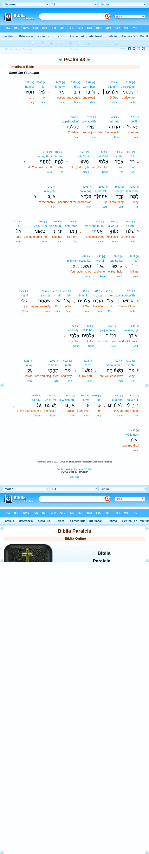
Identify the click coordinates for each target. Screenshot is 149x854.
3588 (128, 152)
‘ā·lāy (29, 365)
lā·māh (59, 156)
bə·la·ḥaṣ (85, 191)
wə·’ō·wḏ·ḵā (131, 330)
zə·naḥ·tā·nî (44, 156)
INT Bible (87, 469)
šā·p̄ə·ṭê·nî (128, 86)
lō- (43, 86)
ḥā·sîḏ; (29, 86)
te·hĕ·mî (53, 365)
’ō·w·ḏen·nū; (66, 399)
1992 (71, 221)
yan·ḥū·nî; (55, 225)
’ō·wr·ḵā (113, 225)
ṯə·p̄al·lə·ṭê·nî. (70, 121)
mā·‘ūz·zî (83, 156)
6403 (73, 117)
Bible (6, 49)
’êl (59, 295)
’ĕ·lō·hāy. (73, 330)
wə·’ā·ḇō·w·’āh (125, 295)
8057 (44, 291)
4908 (85, 256)
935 (41, 221)
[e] (133, 82)
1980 (101, 186)
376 (133, 117)
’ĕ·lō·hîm (112, 86)
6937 (117, 186)
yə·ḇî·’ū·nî (40, 225)
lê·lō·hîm (117, 399)
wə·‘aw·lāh (89, 121)
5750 (83, 395)
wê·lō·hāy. (132, 434)
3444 (50, 395)
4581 (83, 152)
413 (16, 221)
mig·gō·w (59, 86)
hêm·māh (71, 225)
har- (136, 260)
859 (118, 152)
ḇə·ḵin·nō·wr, (108, 330)
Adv (43, 102)
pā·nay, (36, 399)
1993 (52, 360)
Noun (115, 102)
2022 (132, 256)
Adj (32, 102)
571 (98, 221)
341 (50, 186)
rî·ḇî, (77, 86)
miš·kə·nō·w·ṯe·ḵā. (79, 260)
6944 (116, 256)
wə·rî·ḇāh (89, 86)
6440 (35, 395)
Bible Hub (74, 477)
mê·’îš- (134, 121)
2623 (28, 82)
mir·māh (114, 121)
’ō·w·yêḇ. (49, 191)
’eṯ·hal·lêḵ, (100, 191)
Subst (86, 415)
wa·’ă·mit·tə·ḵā (94, 225)
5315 (86, 360)
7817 (117, 360)
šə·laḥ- (130, 225)
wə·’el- (100, 260)
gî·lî (25, 295)
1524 (21, 291)
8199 (128, 82)
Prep (18, 241)
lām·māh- (132, 191)
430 (113, 82)
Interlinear (16, 49)
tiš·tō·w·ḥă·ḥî (115, 365)
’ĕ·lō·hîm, (84, 295)
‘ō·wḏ (85, 399)
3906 (85, 186)
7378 (89, 82)
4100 (57, 152)
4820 (114, 117)
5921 (26, 360)
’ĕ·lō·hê (103, 156)
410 (55, 291)
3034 (132, 326)
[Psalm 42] (5, 394)
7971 (128, 221)
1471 (58, 82)
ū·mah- (67, 365)
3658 (110, 326)
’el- (19, 225)
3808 (39, 82)
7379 (74, 82)
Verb (132, 102)
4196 (97, 291)
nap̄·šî (88, 365)
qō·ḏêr (119, 191)
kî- (133, 156)
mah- (131, 365)
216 (113, 221)
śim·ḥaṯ (45, 295)
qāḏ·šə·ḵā (116, 260)
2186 (46, 152)
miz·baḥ (98, 295)
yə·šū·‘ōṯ (50, 399)
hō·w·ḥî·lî (133, 399)
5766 (89, 117)
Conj (132, 172)
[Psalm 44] (144, 394)
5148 (56, 221)
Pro (121, 172)
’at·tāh (119, 156)
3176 (132, 395)
